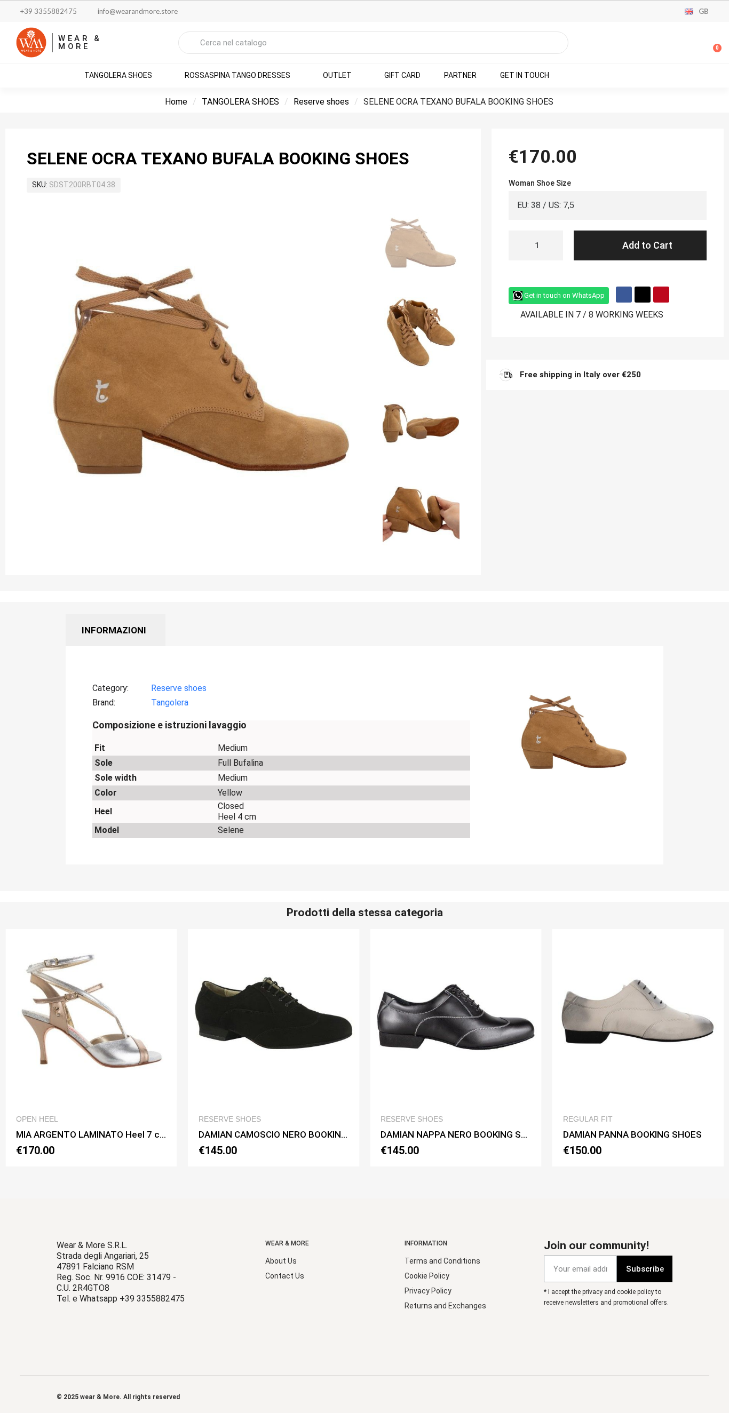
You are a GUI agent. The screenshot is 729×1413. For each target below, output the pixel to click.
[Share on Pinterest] (661, 295)
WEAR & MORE (80, 42)
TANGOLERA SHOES (240, 102)
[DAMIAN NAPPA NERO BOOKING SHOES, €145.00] (456, 1047)
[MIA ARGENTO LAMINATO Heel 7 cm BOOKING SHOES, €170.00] (91, 1047)
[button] (712, 42)
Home (176, 102)
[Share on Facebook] (624, 295)
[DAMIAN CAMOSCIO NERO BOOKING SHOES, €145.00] (274, 1047)
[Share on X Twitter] (643, 295)
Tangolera (169, 702)
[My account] (675, 44)
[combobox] (373, 42)
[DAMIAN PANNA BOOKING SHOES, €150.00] (638, 1047)
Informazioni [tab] (114, 630)
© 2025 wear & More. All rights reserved (118, 1397)
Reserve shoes (321, 102)
